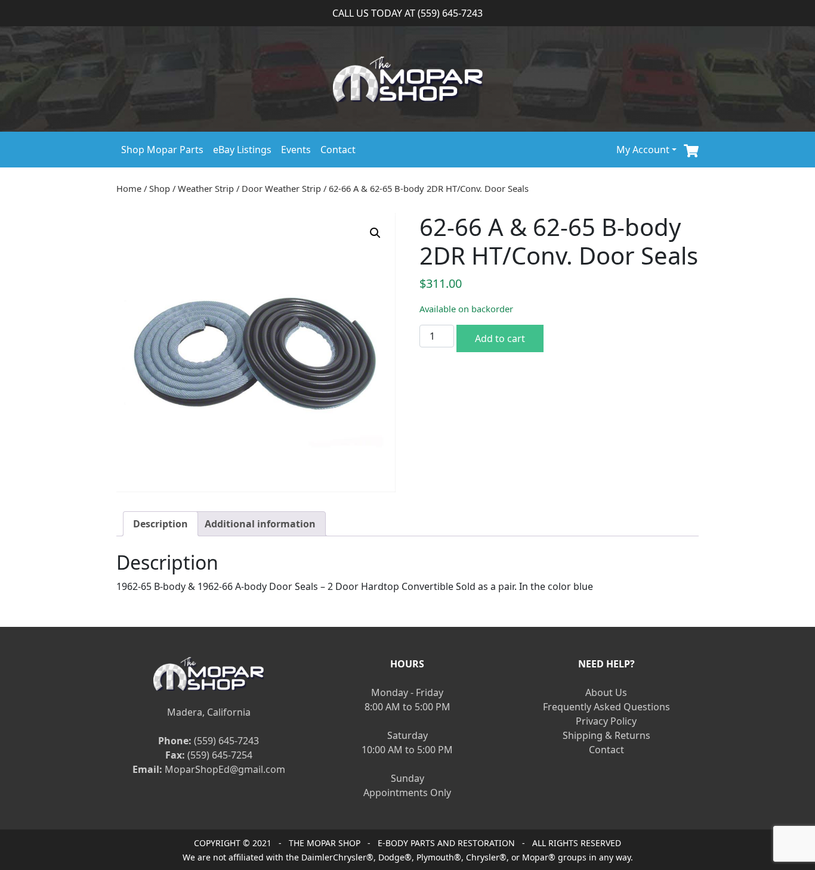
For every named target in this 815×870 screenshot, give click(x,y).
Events (296, 149)
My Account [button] (642, 149)
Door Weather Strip (281, 188)
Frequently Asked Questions (606, 706)
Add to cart (500, 338)
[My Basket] (691, 149)
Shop (159, 188)
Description (160, 523)
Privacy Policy (606, 721)
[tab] (160, 523)
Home (128, 188)
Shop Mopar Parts (162, 149)
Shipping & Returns (606, 735)
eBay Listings (242, 149)
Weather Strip (206, 188)
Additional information (260, 523)
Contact (338, 149)
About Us (606, 692)
